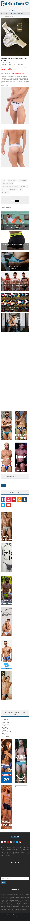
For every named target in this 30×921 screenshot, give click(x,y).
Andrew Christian (6, 722)
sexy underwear (23, 186)
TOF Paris (4, 733)
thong (3, 189)
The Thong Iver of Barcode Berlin (16, 73)
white (21, 189)
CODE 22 (4, 727)
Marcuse (4, 730)
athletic (3, 180)
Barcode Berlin (22, 180)
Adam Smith (5, 719)
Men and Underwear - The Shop (9, 186)
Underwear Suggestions (17, 64)
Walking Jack (5, 734)
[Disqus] (15, 354)
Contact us (15, 918)
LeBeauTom (5, 728)
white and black (5, 192)
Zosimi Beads (5, 736)
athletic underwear (12, 180)
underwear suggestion (12, 189)
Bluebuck (4, 725)
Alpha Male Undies (6, 721)
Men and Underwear (6, 64)
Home (2, 16)
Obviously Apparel (6, 731)
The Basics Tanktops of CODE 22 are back (15, 225)
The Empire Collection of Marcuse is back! (15, 328)
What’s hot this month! (15, 307)
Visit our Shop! (15, 10)
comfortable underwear (7, 183)
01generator (18, 916)
